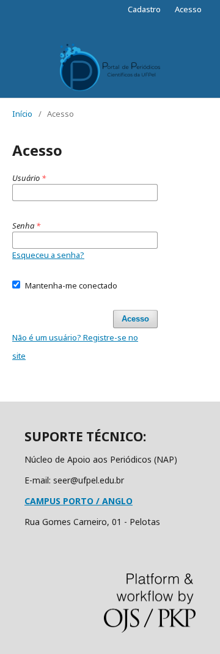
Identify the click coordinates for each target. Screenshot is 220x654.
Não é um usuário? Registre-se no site (75, 346)
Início (22, 113)
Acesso (188, 9)
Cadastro (144, 9)
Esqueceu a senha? (48, 254)
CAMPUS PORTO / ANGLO (78, 501)
